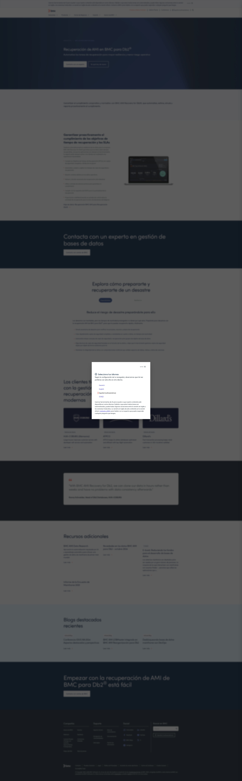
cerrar (141, 367)
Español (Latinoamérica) (107, 393)
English (101, 389)
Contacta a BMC (105, 411)
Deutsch (102, 385)
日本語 (101, 397)
